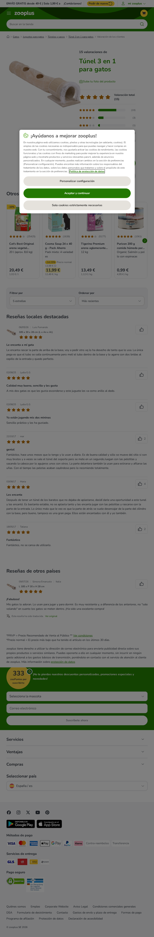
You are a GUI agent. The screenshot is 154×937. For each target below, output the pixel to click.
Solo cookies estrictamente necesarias (77, 205)
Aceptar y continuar (77, 193)
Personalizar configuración (77, 181)
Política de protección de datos (86, 171)
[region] (77, 171)
